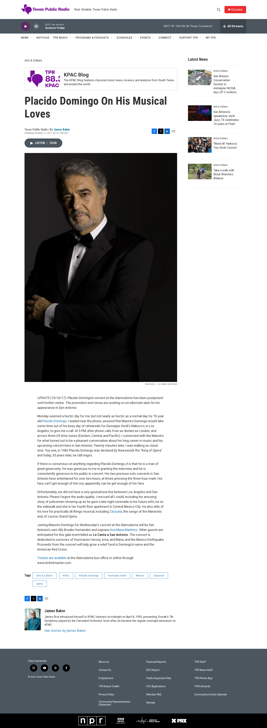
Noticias (43, 37)
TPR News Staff (203, 670)
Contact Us (105, 670)
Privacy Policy (106, 694)
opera (39, 583)
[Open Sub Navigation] (31, 37)
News (25, 37)
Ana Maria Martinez (123, 530)
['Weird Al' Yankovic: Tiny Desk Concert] (200, 145)
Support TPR (188, 37)
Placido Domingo (54, 421)
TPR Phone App (203, 678)
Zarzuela (116, 511)
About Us (104, 662)
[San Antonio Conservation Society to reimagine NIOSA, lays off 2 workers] (200, 77)
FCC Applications (156, 686)
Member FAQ (153, 694)
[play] (25, 26)
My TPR (211, 37)
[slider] (42, 26)
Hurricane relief (117, 575)
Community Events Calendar (210, 694)
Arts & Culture (33, 60)
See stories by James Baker (65, 630)
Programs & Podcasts (92, 37)
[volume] (36, 26)
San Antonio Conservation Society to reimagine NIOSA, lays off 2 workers (225, 84)
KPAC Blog (76, 75)
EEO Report (152, 670)
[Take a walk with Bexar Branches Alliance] (200, 171)
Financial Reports (156, 662)
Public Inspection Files (158, 678)
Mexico (140, 575)
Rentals (150, 702)
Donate (236, 9)
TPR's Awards (202, 686)
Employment (106, 678)
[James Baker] (33, 619)
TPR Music (60, 37)
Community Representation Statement (114, 703)
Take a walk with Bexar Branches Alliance (223, 174)
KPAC (66, 575)
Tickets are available (51, 558)
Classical (159, 575)
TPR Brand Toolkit (109, 686)
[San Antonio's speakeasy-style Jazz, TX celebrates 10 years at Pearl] (200, 113)
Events (145, 37)
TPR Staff (200, 662)
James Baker (62, 129)
